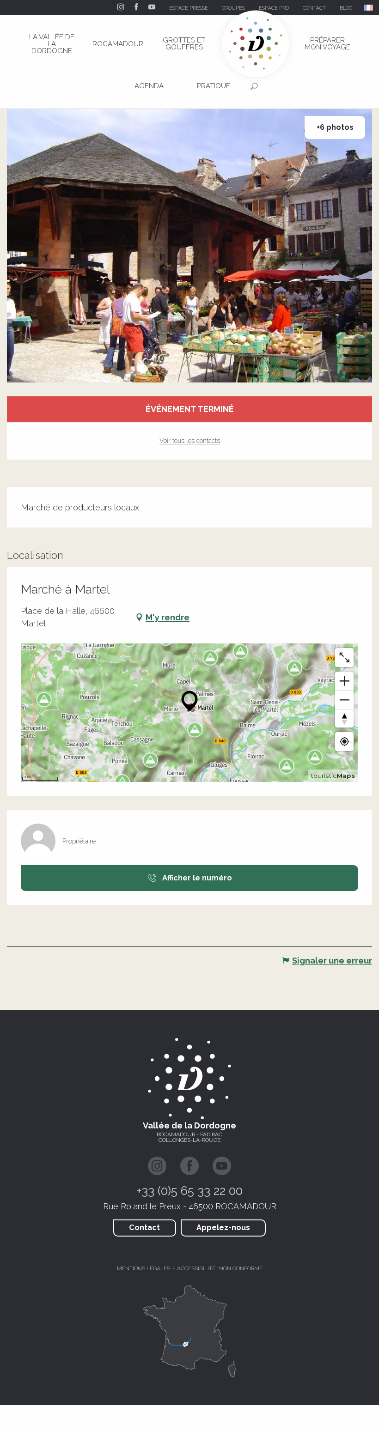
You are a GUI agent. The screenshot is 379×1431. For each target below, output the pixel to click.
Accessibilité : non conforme (220, 1268)
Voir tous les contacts (189, 440)
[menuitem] (51, 43)
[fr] (369, 7)
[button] (369, 7)
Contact (144, 1227)
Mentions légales (143, 1268)
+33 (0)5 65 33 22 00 (190, 1191)
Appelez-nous (223, 1227)
